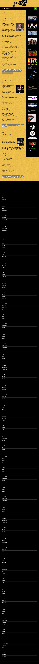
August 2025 (4, 265)
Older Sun (3, 177)
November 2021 (4, 347)
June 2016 (3, 465)
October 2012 (4, 545)
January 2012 (4, 562)
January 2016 (4, 474)
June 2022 (3, 334)
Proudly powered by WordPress (6, 662)
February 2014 (4, 516)
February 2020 (4, 385)
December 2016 (4, 454)
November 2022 (4, 325)
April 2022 (3, 338)
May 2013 (3, 533)
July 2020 (3, 376)
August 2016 (4, 462)
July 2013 (3, 529)
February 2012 (4, 560)
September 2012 (4, 547)
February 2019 (4, 407)
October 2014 (4, 502)
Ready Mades (7, 71)
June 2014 (3, 509)
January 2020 (4, 387)
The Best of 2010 (4, 213)
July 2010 (3, 591)
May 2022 (3, 336)
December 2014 (4, 498)
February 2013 (4, 538)
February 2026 (4, 254)
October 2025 (4, 261)
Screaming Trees (9, 177)
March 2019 (3, 405)
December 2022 (4, 323)
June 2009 (3, 609)
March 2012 (3, 558)
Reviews (3, 132)
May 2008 (3, 631)
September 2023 (4, 307)
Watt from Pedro (4, 658)
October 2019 (4, 392)
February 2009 (4, 616)
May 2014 (3, 511)
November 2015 (4, 478)
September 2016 (4, 460)
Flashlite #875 (8, 81)
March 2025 (3, 274)
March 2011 (3, 580)
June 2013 (3, 531)
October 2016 (4, 458)
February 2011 (4, 582)
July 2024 (3, 289)
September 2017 (4, 438)
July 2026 (3, 245)
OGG (8, 38)
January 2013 (4, 540)
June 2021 (3, 356)
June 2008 (3, 629)
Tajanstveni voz (4, 654)
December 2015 (4, 476)
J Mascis (14, 176)
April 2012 (3, 556)
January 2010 (4, 602)
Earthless (3, 176)
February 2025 (4, 276)
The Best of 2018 (4, 228)
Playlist (3, 16)
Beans (3, 69)
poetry (3, 208)
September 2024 (4, 285)
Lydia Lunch (18, 176)
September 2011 (4, 569)
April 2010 (3, 596)
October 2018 (4, 414)
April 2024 (3, 294)
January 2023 (4, 321)
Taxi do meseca (4, 656)
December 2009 (4, 604)
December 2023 (4, 301)
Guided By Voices (10, 70)
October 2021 (4, 349)
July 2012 (3, 551)
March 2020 (3, 383)
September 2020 (4, 372)
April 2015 (3, 491)
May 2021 (3, 358)
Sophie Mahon (18, 71)
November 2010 (4, 587)
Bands (2, 193)
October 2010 (4, 589)
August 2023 (4, 309)
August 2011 (4, 571)
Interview (3, 206)
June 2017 (3, 443)
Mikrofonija (3, 647)
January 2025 (4, 278)
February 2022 (4, 341)
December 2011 (4, 564)
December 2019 (4, 389)
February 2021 (4, 363)
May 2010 (3, 595)
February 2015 (4, 494)
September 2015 (4, 482)
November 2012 (4, 544)
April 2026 (3, 250)
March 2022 (3, 340)
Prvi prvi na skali (4, 650)
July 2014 (3, 507)
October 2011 (4, 567)
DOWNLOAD (34, 50)
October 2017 (4, 436)
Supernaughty (4, 126)
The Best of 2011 (4, 215)
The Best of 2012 (4, 217)
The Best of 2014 (4, 221)
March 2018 (3, 427)
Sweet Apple (15, 177)
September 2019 (4, 394)
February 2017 (4, 451)
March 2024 (3, 296)
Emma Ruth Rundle (8, 69)
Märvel (16, 70)
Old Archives (4, 190)
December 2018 (4, 411)
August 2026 (4, 243)
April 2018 (3, 425)
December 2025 (4, 258)
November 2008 (4, 622)
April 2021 (3, 360)
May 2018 (3, 423)
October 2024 (4, 283)
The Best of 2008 (4, 210)
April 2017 (3, 447)
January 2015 (4, 496)
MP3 (10, 38)
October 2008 (4, 624)
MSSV (3, 71)
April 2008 (3, 633)
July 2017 (3, 442)
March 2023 (3, 318)
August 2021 (4, 352)
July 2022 (3, 332)
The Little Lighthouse (6, 8)
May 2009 (3, 611)
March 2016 (3, 471)
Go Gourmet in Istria (5, 643)
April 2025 (3, 272)
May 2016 (3, 467)
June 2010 (3, 593)
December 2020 (4, 367)
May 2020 (3, 380)
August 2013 (4, 527)
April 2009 (3, 613)
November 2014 (4, 500)
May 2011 (3, 576)
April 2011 (3, 578)
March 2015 (3, 493)
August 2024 (4, 287)
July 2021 (3, 354)
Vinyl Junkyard (4, 199)
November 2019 (4, 391)
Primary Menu (38, 8)
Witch (19, 177)
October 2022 (4, 327)
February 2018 (4, 429)
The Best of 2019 (4, 230)
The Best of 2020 (4, 232)
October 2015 (4, 480)
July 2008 (3, 627)
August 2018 (4, 418)
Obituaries (3, 195)
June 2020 (3, 378)
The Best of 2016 (4, 224)
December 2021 (4, 345)
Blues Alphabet (4, 201)
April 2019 (3, 403)
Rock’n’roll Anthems (5, 204)
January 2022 (4, 343)
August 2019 (4, 396)
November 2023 (4, 303)
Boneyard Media (4, 641)
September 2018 (4, 416)
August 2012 (4, 549)
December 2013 (4, 520)
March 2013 (3, 536)
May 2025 (3, 270)
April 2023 (3, 316)
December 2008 (4, 620)
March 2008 (3, 635)
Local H (9, 125)
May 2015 (3, 489)
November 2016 (4, 456)
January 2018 (4, 431)
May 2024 (3, 292)
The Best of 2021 (4, 233)
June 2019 (3, 400)
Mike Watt (19, 70)
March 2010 (3, 598)
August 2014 (4, 505)
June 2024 (3, 290)
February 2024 (4, 298)
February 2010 (4, 600)
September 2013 (4, 525)
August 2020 (4, 374)
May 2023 (3, 314)
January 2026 (4, 256)
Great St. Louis (4, 70)
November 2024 (4, 281)
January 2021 (4, 365)
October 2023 (4, 305)
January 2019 (4, 409)
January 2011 (4, 584)
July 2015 (3, 485)
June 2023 (3, 312)
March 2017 (3, 449)
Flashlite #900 (8, 19)
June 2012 (3, 553)
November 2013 (4, 522)
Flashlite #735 (8, 134)
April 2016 (3, 469)
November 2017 (4, 434)
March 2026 (3, 252)
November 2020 (4, 369)
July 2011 (3, 573)
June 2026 (3, 247)
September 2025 (4, 263)
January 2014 (4, 518)
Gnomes (14, 69)
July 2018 (3, 420)
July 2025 (3, 267)
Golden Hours (4, 125)
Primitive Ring (18, 125)
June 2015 (3, 487)
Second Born (13, 71)
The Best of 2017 (4, 226)
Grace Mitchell (18, 69)
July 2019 (3, 398)
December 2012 (4, 542)
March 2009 (3, 615)
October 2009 (4, 607)
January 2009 (4, 618)
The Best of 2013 (4, 219)
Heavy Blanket (9, 176)
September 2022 (4, 329)
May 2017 (3, 445)
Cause (2, 235)
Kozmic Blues (4, 645)
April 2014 (3, 513)
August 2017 (4, 440)
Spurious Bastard (4, 652)
